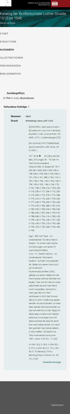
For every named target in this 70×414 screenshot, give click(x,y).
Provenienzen (10, 65)
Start (4, 33)
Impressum (57, 405)
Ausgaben (7, 49)
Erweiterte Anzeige (52, 362)
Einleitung (8, 41)
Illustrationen (11, 57)
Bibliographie (10, 73)
